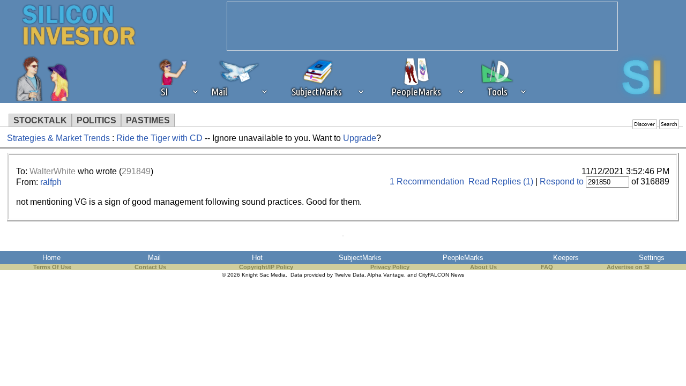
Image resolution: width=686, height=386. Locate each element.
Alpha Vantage (385, 275)
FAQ (547, 267)
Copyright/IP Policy (266, 267)
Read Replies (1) (500, 181)
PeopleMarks (463, 258)
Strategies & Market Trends (58, 138)
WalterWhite (52, 171)
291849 (136, 171)
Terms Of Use (52, 267)
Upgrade (359, 138)
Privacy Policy (389, 267)
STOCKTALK (40, 120)
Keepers (566, 258)
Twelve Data (349, 275)
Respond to (562, 181)
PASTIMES (148, 120)
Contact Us (150, 267)
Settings (652, 258)
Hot (257, 258)
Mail (154, 258)
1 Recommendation (427, 181)
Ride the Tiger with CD (159, 138)
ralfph (51, 182)
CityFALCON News (441, 275)
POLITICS (96, 120)
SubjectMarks (360, 258)
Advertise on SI (628, 267)
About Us (483, 267)
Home (51, 258)
